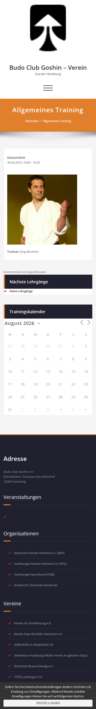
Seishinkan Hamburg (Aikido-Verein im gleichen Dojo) (50, 655)
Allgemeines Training (57, 121)
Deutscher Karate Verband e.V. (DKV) (39, 553)
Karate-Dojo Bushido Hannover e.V (38, 634)
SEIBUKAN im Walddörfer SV (33, 644)
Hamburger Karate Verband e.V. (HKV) (40, 564)
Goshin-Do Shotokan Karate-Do (36, 585)
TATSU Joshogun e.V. (28, 677)
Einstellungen (48, 703)
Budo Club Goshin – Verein (48, 67)
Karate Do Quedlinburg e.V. (32, 623)
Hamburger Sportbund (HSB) (34, 574)
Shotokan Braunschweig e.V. (33, 666)
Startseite (31, 121)
